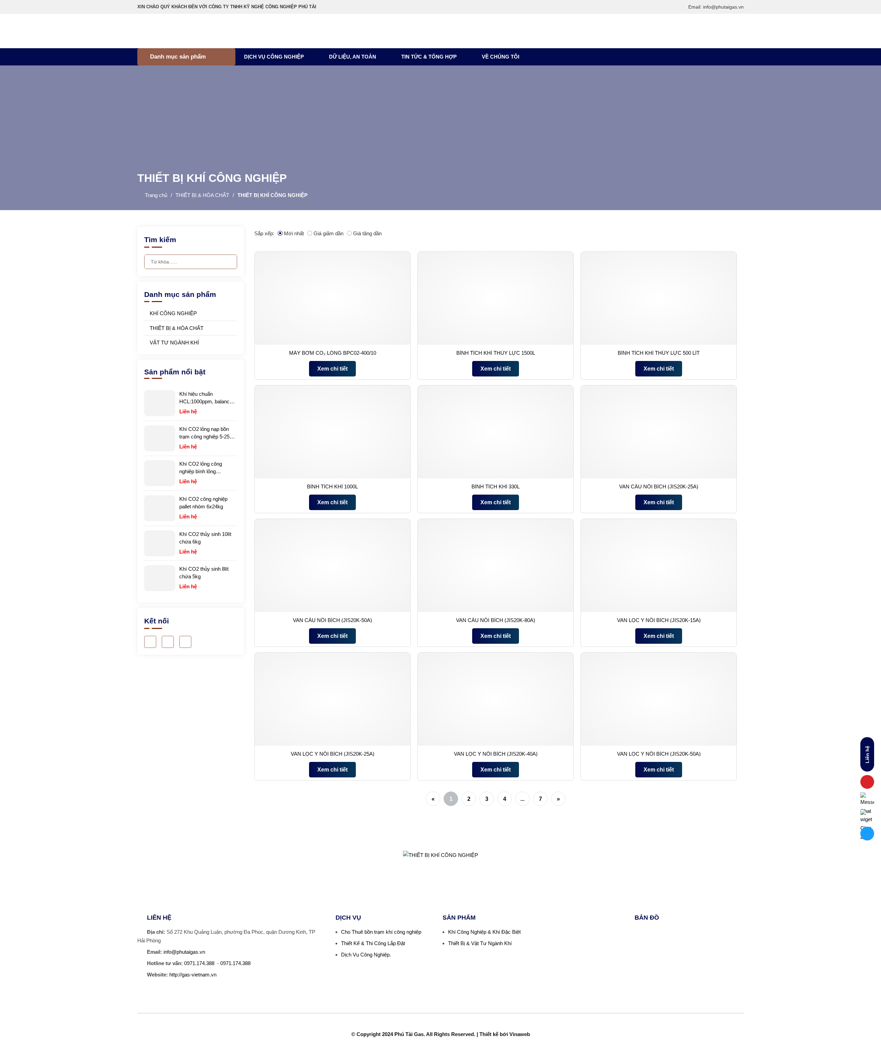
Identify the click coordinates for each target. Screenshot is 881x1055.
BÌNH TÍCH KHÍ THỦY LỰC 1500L (495, 352)
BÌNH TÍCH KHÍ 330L (495, 486)
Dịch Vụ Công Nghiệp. (366, 955)
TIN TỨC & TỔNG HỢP (429, 57)
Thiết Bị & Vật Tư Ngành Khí (480, 943)
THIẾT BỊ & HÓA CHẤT (202, 195)
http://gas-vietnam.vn (192, 975)
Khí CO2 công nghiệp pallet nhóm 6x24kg (203, 502)
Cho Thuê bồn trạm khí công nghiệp (381, 932)
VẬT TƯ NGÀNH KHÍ (173, 342)
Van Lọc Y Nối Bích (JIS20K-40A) (496, 753)
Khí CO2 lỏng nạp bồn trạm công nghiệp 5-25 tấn (204, 433)
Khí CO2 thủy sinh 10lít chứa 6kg (205, 538)
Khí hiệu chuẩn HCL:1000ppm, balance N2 (205, 398)
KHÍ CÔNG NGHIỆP (172, 313)
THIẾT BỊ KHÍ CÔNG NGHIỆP (272, 195)
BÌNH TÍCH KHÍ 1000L (332, 486)
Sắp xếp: (264, 233)
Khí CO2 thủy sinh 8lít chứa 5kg (204, 572)
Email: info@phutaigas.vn (716, 7)
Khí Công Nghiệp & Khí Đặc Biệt (484, 932)
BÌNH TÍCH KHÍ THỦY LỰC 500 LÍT (659, 352)
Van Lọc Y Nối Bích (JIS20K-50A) (659, 753)
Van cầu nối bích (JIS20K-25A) (658, 486)
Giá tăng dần (367, 233)
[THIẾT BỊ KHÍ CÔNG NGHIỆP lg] (127, 31)
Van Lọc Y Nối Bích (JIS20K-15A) (659, 620)
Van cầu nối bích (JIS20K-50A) (332, 620)
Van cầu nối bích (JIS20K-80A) (495, 620)
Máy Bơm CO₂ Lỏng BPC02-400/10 (332, 352)
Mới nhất (294, 233)
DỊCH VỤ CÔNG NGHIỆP (274, 57)
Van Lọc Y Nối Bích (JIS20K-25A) (332, 753)
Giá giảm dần (328, 233)
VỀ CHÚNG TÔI (500, 57)
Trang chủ (156, 195)
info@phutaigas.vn (184, 952)
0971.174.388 (199, 963)
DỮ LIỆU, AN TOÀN (352, 57)
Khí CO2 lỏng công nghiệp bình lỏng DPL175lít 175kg (200, 468)
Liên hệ (867, 754)
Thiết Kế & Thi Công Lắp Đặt (373, 943)
